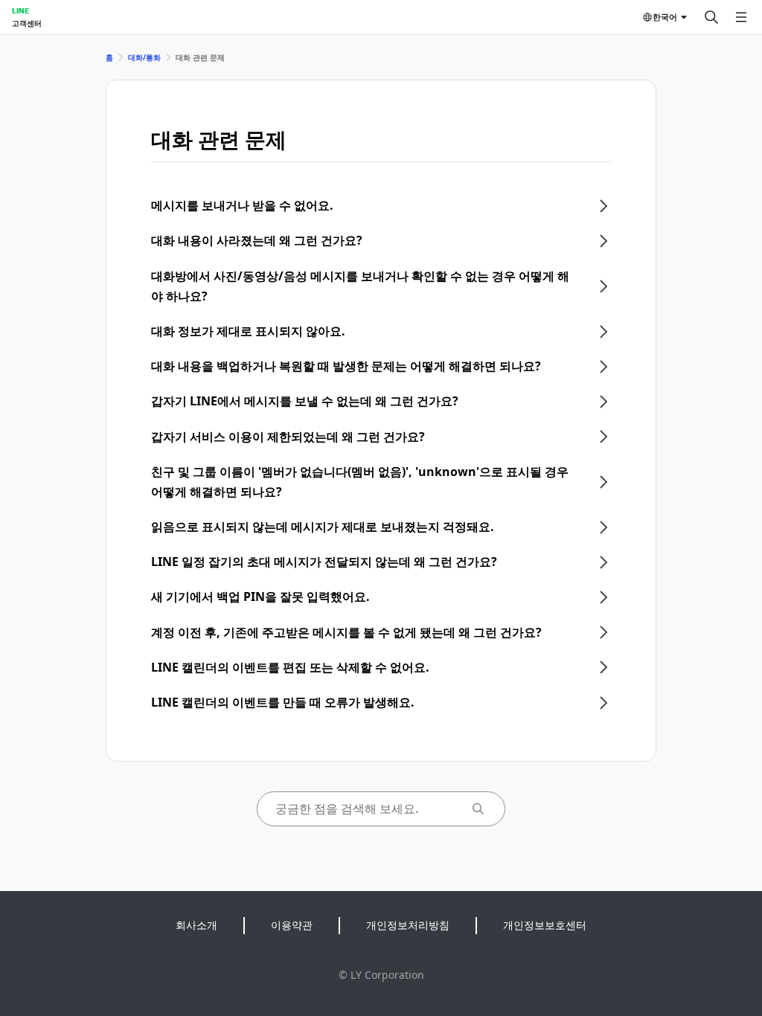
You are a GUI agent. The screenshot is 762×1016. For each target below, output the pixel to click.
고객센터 (27, 23)
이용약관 (292, 925)
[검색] (711, 17)
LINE (20, 10)
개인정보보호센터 (544, 925)
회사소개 (196, 925)
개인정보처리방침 (407, 925)
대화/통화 (144, 57)
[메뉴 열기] (741, 17)
